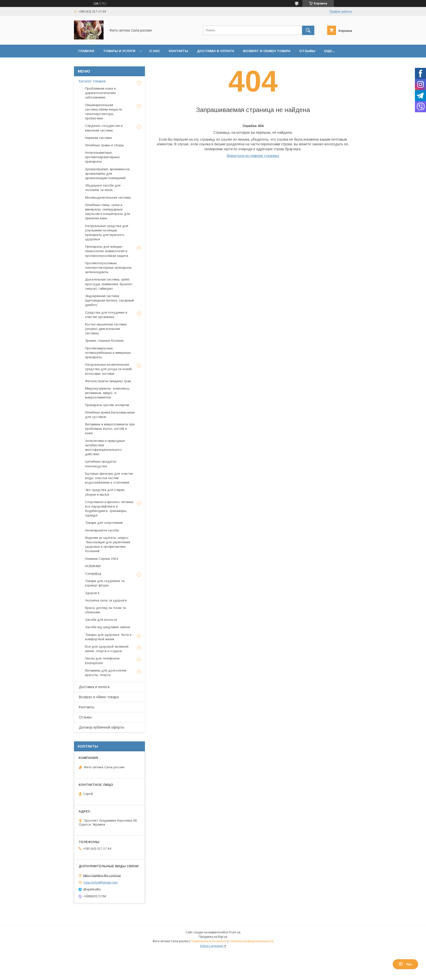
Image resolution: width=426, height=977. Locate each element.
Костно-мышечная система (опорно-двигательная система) (105, 328)
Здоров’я (92, 593)
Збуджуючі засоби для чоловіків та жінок (103, 188)
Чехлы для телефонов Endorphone (102, 661)
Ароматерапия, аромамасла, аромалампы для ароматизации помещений (107, 173)
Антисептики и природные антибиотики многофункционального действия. (105, 447)
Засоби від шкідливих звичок (107, 627)
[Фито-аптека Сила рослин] (89, 38)
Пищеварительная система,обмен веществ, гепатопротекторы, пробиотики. (104, 111)
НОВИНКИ (93, 566)
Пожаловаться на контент (209, 941)
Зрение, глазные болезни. (104, 340)
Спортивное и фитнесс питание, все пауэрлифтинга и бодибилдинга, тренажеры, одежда (109, 508)
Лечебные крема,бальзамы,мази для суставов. (110, 415)
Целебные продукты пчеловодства (100, 464)
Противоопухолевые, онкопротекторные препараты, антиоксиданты (108, 267)
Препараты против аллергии (107, 405)
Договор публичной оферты (101, 727)
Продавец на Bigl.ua (213, 937)
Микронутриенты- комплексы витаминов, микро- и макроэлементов (107, 393)
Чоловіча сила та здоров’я (106, 600)
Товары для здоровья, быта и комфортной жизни (108, 637)
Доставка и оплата (215, 51)
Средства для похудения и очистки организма (106, 315)
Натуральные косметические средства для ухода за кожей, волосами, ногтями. (108, 369)
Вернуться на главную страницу (253, 156)
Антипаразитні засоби (102, 530)
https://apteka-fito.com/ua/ (102, 875)
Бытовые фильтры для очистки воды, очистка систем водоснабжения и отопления (109, 478)
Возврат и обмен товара (266, 51)
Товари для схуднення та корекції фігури (104, 583)
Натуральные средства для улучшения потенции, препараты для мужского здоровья (106, 232)
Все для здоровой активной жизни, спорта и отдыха (106, 649)
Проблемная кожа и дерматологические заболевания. (100, 93)
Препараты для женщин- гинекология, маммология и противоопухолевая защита (106, 251)
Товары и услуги (119, 51)
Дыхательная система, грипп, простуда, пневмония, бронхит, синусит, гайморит (109, 284)
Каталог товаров (92, 81)
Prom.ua (234, 932)
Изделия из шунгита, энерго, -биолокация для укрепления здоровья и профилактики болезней (107, 544)
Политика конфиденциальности (251, 941)
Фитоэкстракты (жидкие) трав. (108, 381)
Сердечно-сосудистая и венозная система (104, 128)
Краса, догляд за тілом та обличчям (105, 610)
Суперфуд (93, 573)
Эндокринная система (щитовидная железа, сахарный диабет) (109, 300)
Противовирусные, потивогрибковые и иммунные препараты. (108, 352)
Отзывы (307, 51)
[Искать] (308, 30)
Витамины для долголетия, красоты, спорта (106, 673)
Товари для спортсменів (104, 523)
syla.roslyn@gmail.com (100, 882)
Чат (409, 964)
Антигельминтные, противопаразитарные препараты (102, 157)
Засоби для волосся (101, 619)
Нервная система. (98, 138)
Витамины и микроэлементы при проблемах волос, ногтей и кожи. (110, 428)
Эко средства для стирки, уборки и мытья (105, 492)
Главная (86, 51)
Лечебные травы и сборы (104, 145)
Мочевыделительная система (108, 197)
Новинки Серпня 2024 (101, 559)
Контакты (178, 51)
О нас (154, 51)
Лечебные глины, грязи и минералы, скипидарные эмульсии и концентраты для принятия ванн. (107, 211)
